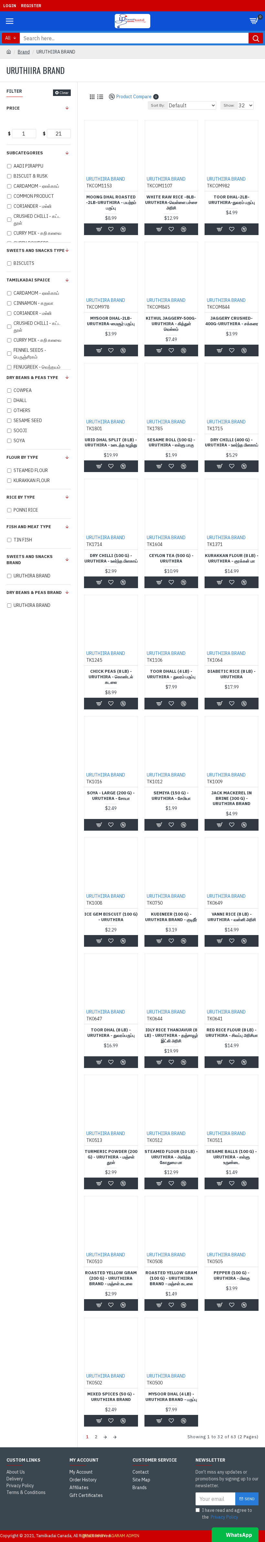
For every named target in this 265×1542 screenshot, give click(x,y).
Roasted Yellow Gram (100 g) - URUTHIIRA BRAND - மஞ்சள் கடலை (171, 1278)
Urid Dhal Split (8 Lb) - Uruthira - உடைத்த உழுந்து (111, 442)
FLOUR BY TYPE (22, 457)
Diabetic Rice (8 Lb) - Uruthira (231, 674)
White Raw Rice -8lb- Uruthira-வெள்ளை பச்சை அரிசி (171, 203)
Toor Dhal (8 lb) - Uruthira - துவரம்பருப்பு (111, 1032)
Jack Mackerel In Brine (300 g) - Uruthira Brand (231, 798)
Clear (64, 92)
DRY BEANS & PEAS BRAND (34, 592)
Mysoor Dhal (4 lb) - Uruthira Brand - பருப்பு (171, 1397)
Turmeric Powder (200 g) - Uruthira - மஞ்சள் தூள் (111, 1157)
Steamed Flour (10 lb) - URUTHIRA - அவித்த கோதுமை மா (171, 1157)
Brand (24, 52)
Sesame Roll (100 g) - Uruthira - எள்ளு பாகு (171, 442)
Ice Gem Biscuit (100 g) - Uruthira (111, 917)
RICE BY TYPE (20, 497)
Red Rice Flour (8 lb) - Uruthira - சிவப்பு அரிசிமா (232, 1032)
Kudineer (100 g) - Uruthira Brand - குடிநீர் (171, 917)
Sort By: (158, 105)
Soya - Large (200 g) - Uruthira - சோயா (111, 795)
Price (13, 108)
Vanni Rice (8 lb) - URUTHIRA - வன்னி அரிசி (231, 917)
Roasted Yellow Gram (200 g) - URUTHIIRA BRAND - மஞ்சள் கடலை (111, 1278)
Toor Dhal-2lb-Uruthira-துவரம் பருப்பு (231, 200)
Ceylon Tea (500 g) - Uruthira (171, 558)
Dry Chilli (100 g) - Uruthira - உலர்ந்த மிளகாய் (111, 558)
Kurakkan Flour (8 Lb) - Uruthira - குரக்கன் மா (232, 558)
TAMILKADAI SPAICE (28, 280)
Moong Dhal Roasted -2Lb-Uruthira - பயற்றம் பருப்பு (111, 203)
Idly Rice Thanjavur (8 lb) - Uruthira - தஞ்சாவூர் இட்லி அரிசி (171, 1035)
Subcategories (24, 153)
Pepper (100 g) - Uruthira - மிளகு (232, 1275)
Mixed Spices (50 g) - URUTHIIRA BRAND (111, 1397)
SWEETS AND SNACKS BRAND (29, 560)
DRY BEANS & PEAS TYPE (32, 377)
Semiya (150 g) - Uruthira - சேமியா (171, 795)
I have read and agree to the (227, 1513)
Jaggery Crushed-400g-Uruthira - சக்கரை (231, 321)
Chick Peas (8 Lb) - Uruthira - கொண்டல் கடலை (111, 677)
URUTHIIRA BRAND (105, 179)
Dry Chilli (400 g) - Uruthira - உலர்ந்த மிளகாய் (231, 442)
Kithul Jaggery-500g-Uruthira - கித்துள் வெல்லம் (171, 324)
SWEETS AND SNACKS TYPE (35, 250)
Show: (229, 105)
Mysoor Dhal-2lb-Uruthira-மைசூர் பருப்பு (111, 321)
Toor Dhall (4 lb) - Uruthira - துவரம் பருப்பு (171, 674)
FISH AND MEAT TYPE (28, 526)
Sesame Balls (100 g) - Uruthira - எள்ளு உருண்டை (231, 1157)
